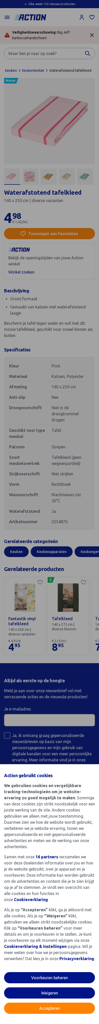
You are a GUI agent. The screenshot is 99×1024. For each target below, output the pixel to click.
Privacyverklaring (76, 958)
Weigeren (49, 993)
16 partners (47, 857)
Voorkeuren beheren (49, 977)
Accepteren (49, 1008)
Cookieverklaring (31, 899)
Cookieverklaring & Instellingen (35, 946)
